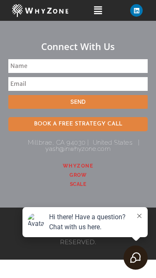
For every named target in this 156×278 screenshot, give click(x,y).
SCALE (78, 184)
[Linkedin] (136, 10)
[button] (97, 10)
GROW (78, 175)
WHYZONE (78, 166)
